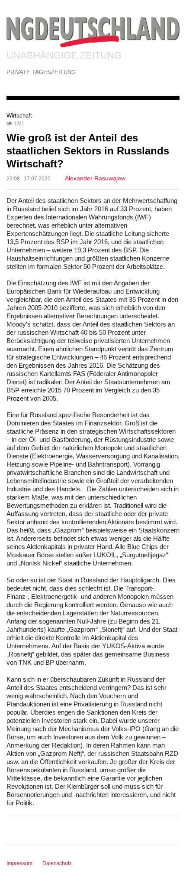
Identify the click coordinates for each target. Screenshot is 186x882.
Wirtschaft (19, 115)
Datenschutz (57, 863)
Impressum (19, 863)
